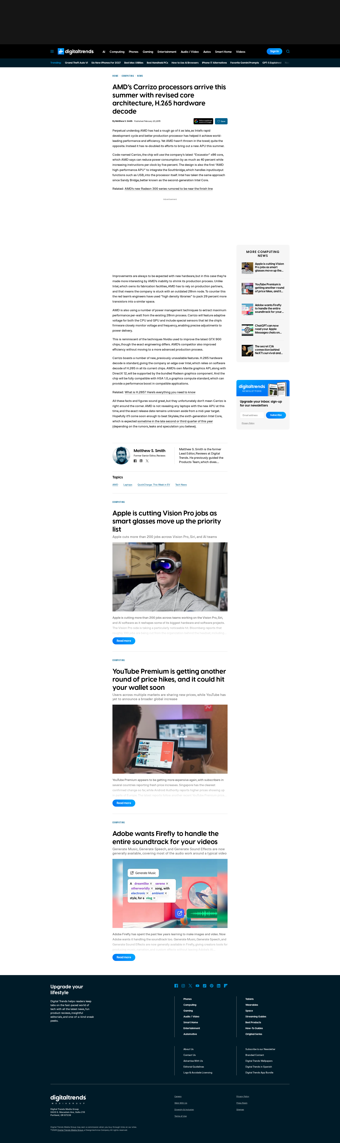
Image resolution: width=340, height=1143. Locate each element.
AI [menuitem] (104, 52)
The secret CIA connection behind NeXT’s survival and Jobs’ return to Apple (268, 352)
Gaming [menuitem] (148, 52)
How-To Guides (254, 1028)
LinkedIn (218, 985)
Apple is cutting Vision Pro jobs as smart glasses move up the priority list (269, 269)
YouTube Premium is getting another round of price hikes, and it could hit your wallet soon (269, 291)
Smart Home (190, 1022)
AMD (115, 484)
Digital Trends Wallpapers (259, 1060)
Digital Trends (69, 56)
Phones (187, 999)
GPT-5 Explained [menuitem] (271, 63)
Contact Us (189, 1054)
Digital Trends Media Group (70, 1130)
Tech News (181, 484)
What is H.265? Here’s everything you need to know (160, 392)
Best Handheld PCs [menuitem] (157, 63)
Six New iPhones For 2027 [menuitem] (106, 63)
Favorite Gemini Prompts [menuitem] (244, 63)
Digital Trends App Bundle (259, 1072)
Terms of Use (180, 1116)
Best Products (253, 1022)
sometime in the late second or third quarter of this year (175, 421)
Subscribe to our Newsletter (260, 1049)
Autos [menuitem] (207, 52)
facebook (135, 460)
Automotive (190, 1034)
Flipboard (226, 985)
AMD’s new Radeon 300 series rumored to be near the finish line (169, 188)
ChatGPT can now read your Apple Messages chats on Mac (267, 331)
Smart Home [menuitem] (223, 52)
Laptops (127, 484)
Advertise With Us (193, 1060)
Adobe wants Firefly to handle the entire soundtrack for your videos (268, 310)
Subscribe (276, 415)
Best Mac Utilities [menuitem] (133, 63)
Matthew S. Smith (123, 121)
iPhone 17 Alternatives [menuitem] (214, 63)
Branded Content (254, 1054)
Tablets (249, 999)
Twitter (190, 985)
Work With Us (180, 1103)
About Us (188, 1049)
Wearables (251, 1005)
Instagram (183, 985)
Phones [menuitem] (133, 52)
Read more (124, 641)
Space (249, 1011)
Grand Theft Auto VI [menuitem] (76, 63)
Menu (52, 51)
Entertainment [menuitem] (167, 52)
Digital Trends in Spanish (258, 1066)
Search (288, 51)
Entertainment (191, 1028)
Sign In (274, 51)
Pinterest (211, 985)
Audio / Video (191, 1016)
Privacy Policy (248, 423)
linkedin (141, 460)
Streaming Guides (255, 1016)
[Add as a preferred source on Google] (203, 121)
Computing (189, 1005)
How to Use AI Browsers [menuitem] (185, 63)
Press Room (241, 1103)
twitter (147, 460)
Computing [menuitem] (117, 52)
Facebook (176, 985)
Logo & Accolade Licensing (197, 1072)
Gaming (188, 1011)
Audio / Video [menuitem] (190, 52)
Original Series (253, 1034)
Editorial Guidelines (193, 1066)
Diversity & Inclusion (184, 1109)
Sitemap (240, 1109)
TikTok (204, 985)
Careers (178, 1096)
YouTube (197, 985)
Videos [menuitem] (240, 52)
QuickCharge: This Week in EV (154, 484)
